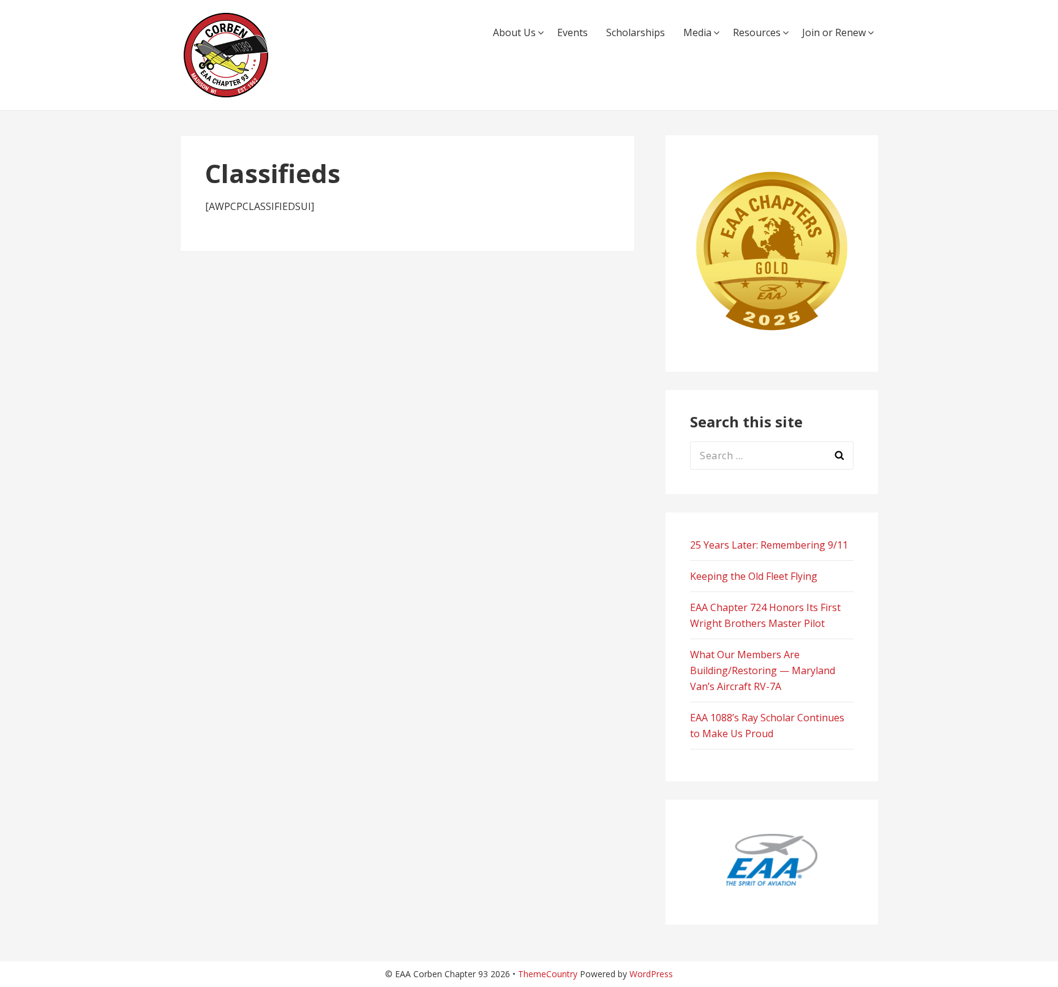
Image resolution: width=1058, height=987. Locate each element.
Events (572, 32)
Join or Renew (834, 32)
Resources (757, 32)
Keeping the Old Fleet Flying (753, 576)
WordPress (651, 974)
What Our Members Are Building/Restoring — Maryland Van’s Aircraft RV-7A (762, 670)
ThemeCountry (547, 974)
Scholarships (635, 32)
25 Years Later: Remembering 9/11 (769, 545)
